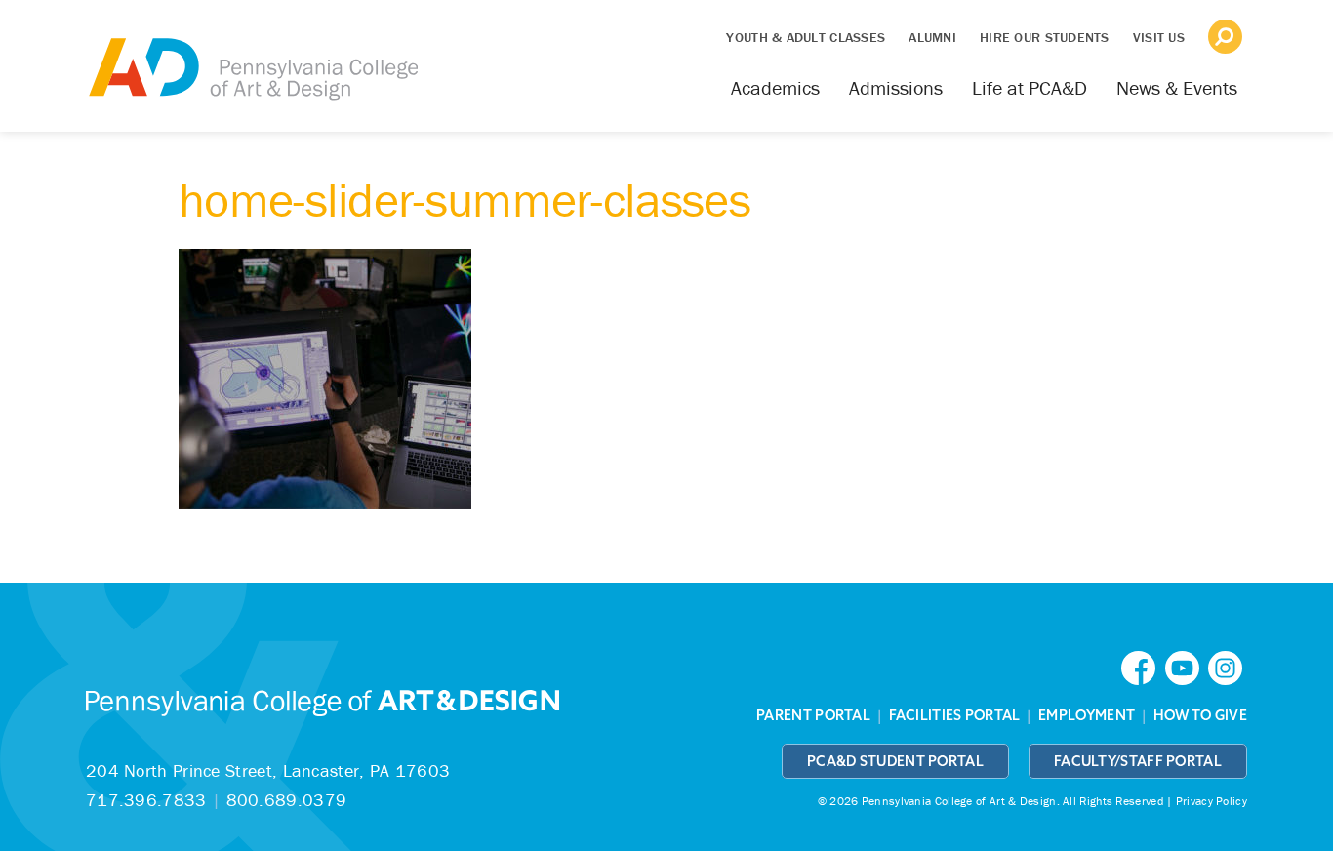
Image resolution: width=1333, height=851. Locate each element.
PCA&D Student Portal (895, 761)
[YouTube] (1186, 666)
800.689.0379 (286, 800)
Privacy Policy (1211, 800)
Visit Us (1159, 37)
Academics (775, 87)
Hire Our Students (1045, 37)
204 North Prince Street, (268, 770)
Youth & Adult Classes (805, 37)
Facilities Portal (955, 715)
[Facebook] (1142, 666)
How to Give (1200, 715)
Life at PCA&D (1029, 87)
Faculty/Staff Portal (1138, 761)
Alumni (932, 37)
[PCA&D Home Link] (252, 55)
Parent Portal (813, 715)
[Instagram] (1227, 666)
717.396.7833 (146, 800)
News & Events (1176, 87)
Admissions (896, 87)
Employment (1086, 715)
